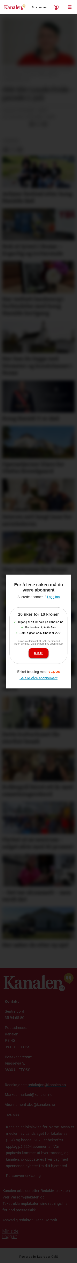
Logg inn (57, 7)
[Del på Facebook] (32, 124)
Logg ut (9, 1236)
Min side (10, 1231)
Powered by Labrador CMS (38, 1257)
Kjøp (38, 653)
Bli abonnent (40, 7)
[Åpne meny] (70, 7)
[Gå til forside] (14, 7)
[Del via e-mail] (45, 124)
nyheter (10, 140)
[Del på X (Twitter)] (38, 124)
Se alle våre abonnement (38, 678)
